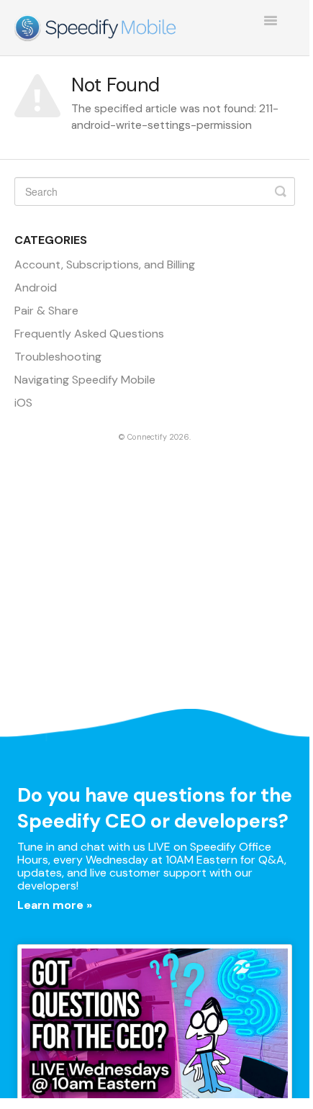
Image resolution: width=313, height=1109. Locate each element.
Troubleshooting (57, 356)
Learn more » (54, 905)
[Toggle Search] (280, 191)
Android (35, 287)
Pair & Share (46, 310)
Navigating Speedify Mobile (84, 379)
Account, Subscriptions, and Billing (104, 264)
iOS (23, 402)
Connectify (147, 437)
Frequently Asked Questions (89, 333)
